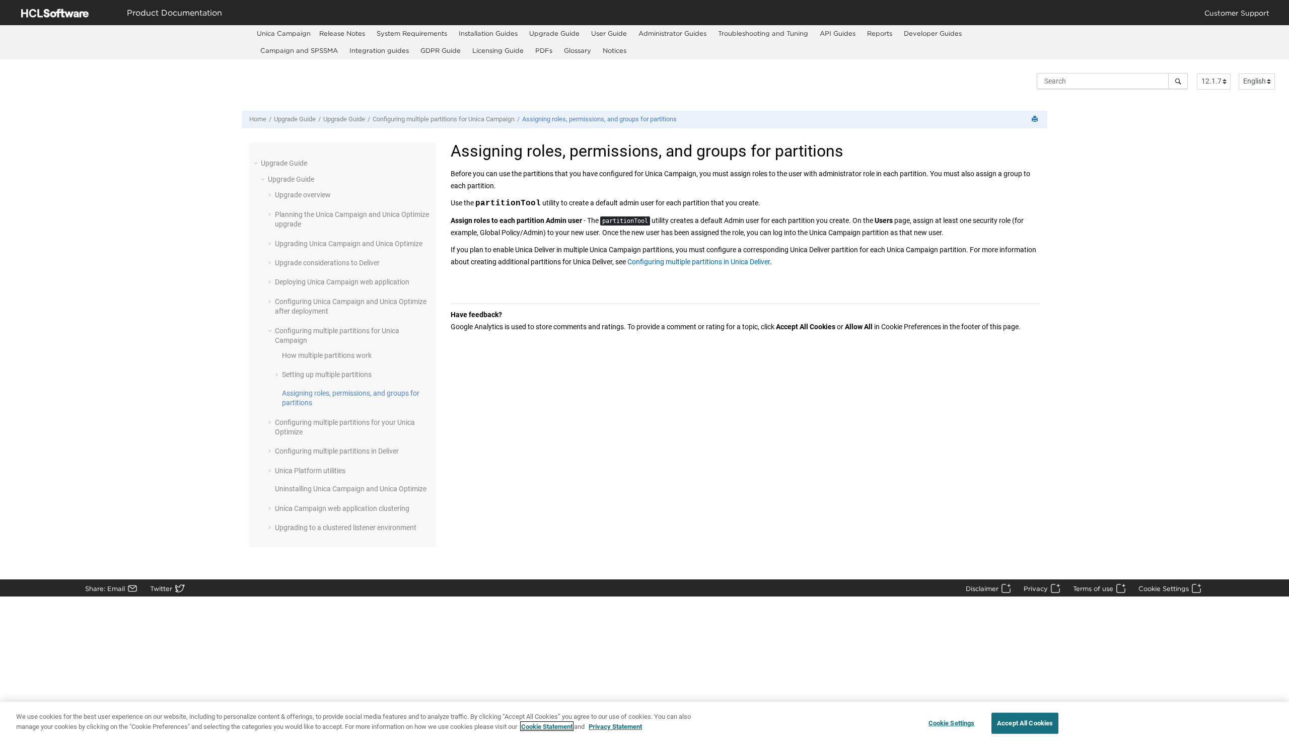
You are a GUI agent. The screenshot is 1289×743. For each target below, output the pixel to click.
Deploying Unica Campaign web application (342, 282)
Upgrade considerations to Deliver (327, 263)
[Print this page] (1035, 119)
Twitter (161, 588)
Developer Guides (933, 33)
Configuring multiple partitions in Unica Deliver (698, 262)
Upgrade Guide (554, 33)
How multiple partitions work (327, 355)
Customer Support (1236, 13)
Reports (879, 33)
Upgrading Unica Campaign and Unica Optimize (348, 244)
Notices (614, 50)
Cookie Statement (546, 726)
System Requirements (412, 33)
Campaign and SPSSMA (299, 50)
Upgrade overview (303, 195)
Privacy (1036, 588)
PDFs (543, 50)
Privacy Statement (615, 726)
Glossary (577, 50)
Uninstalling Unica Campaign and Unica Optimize (350, 489)
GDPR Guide (440, 50)
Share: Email (105, 588)
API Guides (837, 33)
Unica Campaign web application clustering (342, 508)
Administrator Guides (672, 33)
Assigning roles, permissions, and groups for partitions (599, 119)
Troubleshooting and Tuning (763, 33)
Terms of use (1093, 588)
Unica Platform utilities (310, 471)
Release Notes (342, 33)
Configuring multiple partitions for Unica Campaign (444, 119)
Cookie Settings (1163, 588)
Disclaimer (982, 588)
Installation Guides (488, 33)
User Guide (609, 33)
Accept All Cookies (1025, 723)
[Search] (1178, 81)
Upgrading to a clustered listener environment (345, 528)
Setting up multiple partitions (327, 374)
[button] (257, 163)
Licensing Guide (498, 50)
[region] (644, 722)
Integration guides (379, 50)
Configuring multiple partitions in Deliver (337, 451)
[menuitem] (283, 33)
